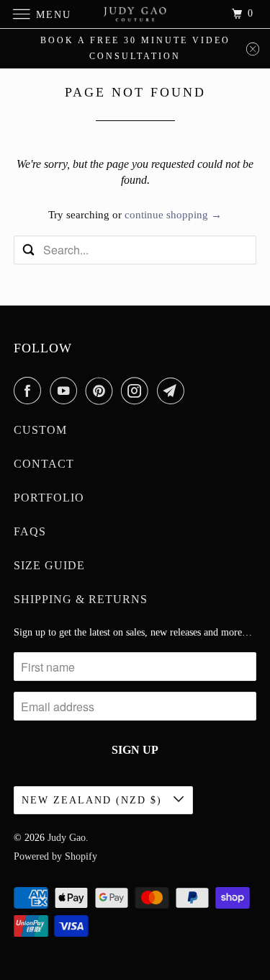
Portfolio (49, 497)
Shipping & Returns (81, 599)
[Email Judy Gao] (173, 390)
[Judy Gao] (135, 14)
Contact (44, 464)
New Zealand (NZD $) (94, 800)
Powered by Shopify (55, 856)
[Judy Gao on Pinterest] (102, 390)
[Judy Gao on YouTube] (66, 390)
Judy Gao (67, 837)
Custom (40, 430)
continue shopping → (173, 214)
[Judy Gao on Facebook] (30, 390)
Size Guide (49, 565)
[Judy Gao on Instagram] (137, 390)
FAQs (30, 531)
